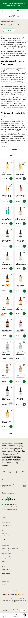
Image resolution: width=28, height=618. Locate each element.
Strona (10, 155)
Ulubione (3, 584)
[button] (11, 162)
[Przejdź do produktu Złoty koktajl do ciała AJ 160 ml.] (20, 166)
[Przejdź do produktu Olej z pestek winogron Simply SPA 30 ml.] (20, 256)
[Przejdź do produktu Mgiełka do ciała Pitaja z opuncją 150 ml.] (20, 188)
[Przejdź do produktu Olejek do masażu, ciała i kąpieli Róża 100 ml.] (7, 368)
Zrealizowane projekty (6, 525)
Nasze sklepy (4, 533)
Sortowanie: (14, 149)
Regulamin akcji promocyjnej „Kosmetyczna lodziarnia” (14, 551)
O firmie (3, 528)
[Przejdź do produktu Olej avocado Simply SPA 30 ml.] (20, 211)
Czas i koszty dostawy (6, 553)
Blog (3, 530)
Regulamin (4, 566)
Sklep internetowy (13, 609)
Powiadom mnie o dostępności (11, 358)
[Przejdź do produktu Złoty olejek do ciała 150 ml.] (7, 414)
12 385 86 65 (22, 11)
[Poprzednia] (1, 4)
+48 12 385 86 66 (10, 505)
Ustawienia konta (5, 581)
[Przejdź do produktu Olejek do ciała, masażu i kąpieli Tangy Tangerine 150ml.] (7, 301)
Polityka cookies (5, 561)
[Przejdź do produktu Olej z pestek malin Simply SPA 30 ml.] (7, 256)
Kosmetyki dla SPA (6, 536)
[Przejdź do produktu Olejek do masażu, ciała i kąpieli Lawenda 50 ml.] (20, 323)
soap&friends (4, 21)
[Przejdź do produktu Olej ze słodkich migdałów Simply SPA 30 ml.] (7, 278)
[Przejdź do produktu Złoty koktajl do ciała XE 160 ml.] (7, 188)
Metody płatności (5, 545)
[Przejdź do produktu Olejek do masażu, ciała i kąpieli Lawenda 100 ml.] (7, 323)
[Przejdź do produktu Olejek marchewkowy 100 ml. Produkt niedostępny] (7, 391)
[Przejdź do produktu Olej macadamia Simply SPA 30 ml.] (7, 233)
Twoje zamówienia (6, 579)
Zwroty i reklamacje (6, 556)
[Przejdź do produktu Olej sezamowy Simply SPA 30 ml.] (20, 233)
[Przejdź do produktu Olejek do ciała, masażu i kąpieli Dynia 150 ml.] (7, 166)
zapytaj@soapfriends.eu (10, 509)
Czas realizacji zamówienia (8, 558)
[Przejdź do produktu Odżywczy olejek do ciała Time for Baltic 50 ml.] (7, 211)
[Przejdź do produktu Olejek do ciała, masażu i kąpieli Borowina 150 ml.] (20, 278)
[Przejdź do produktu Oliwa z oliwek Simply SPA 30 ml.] (20, 391)
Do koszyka (11, 178)
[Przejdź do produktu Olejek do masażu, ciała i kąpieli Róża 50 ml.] (20, 368)
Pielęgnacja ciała (11, 21)
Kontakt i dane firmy (6, 522)
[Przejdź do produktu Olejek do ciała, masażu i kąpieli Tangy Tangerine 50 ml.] (20, 301)
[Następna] (26, 4)
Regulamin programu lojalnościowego (10, 548)
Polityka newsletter (5, 564)
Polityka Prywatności (6, 569)
